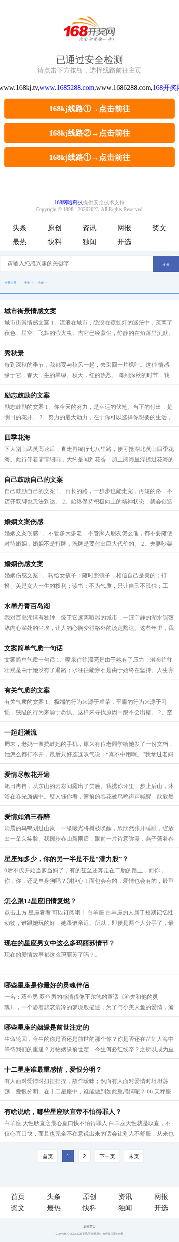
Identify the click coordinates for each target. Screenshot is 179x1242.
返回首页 (89, 1227)
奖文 (159, 228)
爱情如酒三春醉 (27, 816)
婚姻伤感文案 (23, 563)
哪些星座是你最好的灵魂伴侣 (46, 985)
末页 (134, 1156)
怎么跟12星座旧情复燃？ (40, 901)
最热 (20, 241)
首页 (18, 1196)
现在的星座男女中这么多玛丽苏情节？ (59, 943)
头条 (20, 228)
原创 (55, 228)
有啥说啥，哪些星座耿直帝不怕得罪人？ (63, 1111)
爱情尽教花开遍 (27, 774)
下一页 (107, 1156)
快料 (55, 241)
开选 (124, 241)
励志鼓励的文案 (27, 395)
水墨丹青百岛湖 (27, 606)
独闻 (89, 241)
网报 (124, 228)
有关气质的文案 (27, 690)
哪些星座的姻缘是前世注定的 (46, 1027)
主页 (27, 283)
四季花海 (17, 437)
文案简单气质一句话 (33, 648)
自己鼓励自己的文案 (33, 479)
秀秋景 (14, 353)
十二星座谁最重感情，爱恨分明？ (53, 1069)
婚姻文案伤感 (23, 521)
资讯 (89, 228)
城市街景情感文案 (30, 311)
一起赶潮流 (20, 732)
